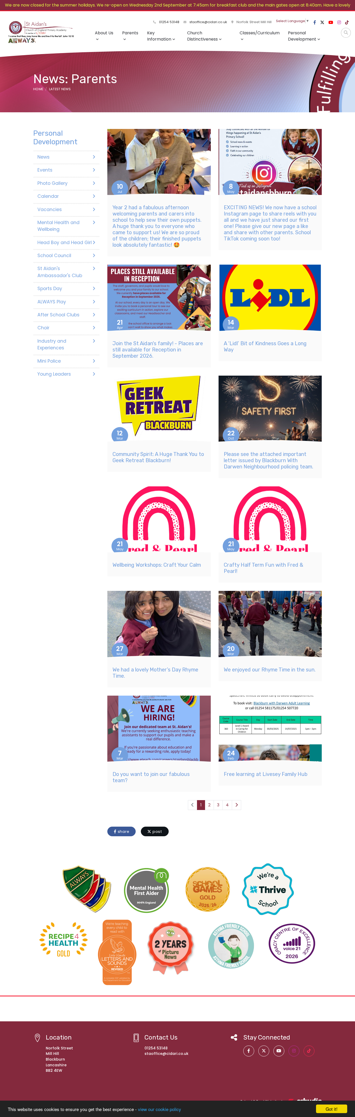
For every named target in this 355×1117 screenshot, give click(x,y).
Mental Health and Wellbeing (58, 225)
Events (44, 170)
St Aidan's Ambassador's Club (59, 271)
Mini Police (49, 361)
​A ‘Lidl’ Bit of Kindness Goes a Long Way (265, 346)
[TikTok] (347, 22)
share (122, 831)
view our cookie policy (159, 1109)
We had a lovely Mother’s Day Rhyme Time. (155, 673)
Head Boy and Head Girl (64, 242)
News (43, 157)
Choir (43, 328)
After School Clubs (58, 315)
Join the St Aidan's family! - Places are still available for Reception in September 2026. (158, 349)
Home (38, 89)
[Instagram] (339, 22)
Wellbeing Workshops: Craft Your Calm (157, 565)
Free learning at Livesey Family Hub (265, 774)
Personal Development (302, 36)
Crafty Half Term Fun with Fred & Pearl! (263, 568)
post (156, 831)
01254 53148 (168, 21)
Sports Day (49, 288)
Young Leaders (54, 374)
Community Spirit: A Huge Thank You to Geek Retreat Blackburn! (158, 457)
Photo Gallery (52, 183)
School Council (54, 255)
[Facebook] (314, 22)
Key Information (159, 36)
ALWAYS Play (51, 302)
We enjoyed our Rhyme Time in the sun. (269, 670)
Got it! (332, 1109)
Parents (130, 33)
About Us (104, 33)
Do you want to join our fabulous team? (151, 777)
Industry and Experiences (51, 344)
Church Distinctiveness (202, 36)
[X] (322, 22)
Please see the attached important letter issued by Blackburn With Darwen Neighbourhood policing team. (268, 460)
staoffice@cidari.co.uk (208, 21)
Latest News (60, 89)
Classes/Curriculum (260, 33)
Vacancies (49, 209)
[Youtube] (330, 22)
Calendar (48, 196)
